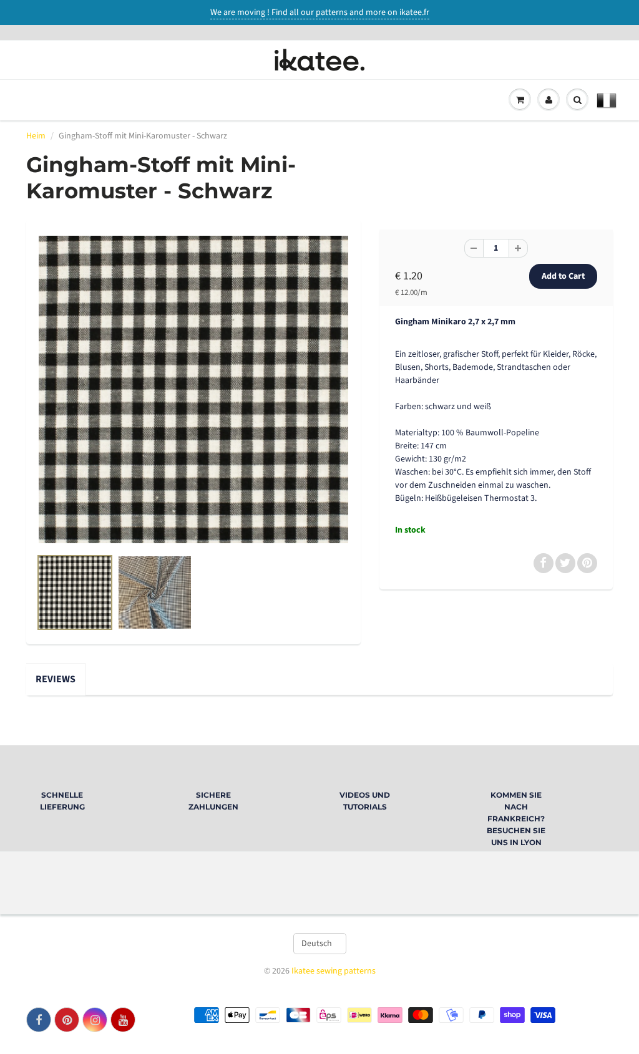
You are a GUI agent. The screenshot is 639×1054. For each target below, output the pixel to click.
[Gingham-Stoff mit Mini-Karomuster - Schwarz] (193, 389)
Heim (36, 136)
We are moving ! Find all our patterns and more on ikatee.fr (319, 12)
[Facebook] (38, 1019)
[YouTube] (122, 1019)
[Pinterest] (66, 1019)
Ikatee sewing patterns (333, 971)
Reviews (56, 679)
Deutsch (316, 943)
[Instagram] (94, 1019)
